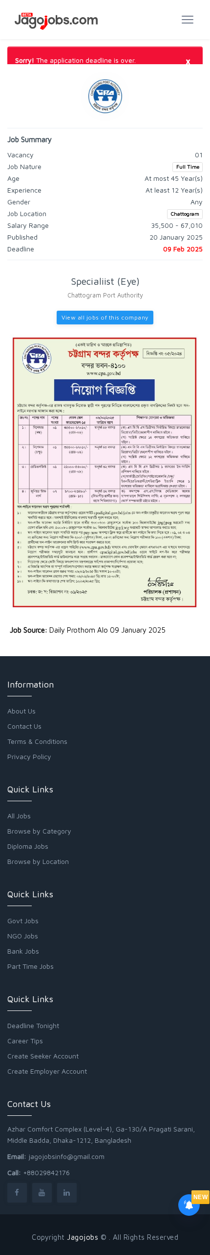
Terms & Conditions (37, 741)
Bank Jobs (23, 951)
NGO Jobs (22, 936)
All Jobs (19, 816)
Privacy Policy (29, 756)
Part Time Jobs (30, 966)
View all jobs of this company (105, 317)
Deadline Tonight (33, 1025)
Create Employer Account (47, 1071)
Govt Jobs (23, 920)
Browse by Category (39, 831)
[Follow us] (17, 1192)
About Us (21, 711)
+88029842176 (46, 1172)
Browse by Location (38, 861)
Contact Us (24, 726)
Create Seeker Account (43, 1056)
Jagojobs (82, 1237)
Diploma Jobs (27, 846)
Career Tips (25, 1040)
